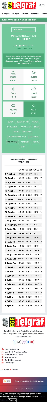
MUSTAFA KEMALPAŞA (17, 137)
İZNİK (23, 147)
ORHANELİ (34, 137)
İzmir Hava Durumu (12, 349)
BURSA (10, 122)
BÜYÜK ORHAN (23, 122)
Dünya (15, 14)
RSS (8, 381)
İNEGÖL (36, 142)
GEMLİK (35, 122)
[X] (19, 342)
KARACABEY (26, 127)
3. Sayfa (6, 14)
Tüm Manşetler (11, 357)
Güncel (25, 14)
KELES (36, 127)
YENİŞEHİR (25, 142)
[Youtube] (32, 342)
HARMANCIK (12, 127)
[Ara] (40, 5)
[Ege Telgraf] (19, 5)
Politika (35, 14)
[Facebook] (15, 342)
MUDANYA (27, 132)
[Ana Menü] (43, 5)
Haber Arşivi (9, 363)
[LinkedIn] (28, 342)
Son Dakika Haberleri (13, 360)
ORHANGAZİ (12, 142)
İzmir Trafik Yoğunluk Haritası (16, 352)
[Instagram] (24, 342)
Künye (6, 369)
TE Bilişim (29, 389)
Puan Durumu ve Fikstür (14, 355)
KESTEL (17, 132)
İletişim (15, 369)
